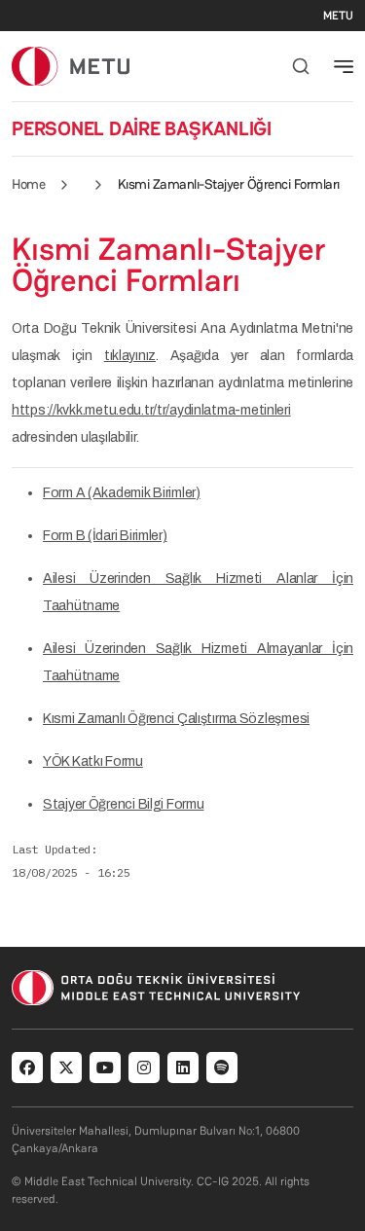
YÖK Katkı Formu (93, 761)
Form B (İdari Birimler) (105, 535)
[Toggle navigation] (343, 66)
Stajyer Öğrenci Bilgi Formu (123, 804)
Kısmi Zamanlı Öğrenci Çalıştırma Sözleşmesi (176, 718)
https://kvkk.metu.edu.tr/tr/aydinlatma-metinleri (151, 410)
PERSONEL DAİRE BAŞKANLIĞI (142, 128)
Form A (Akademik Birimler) (122, 493)
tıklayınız (130, 355)
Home (28, 184)
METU (338, 15)
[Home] (70, 65)
